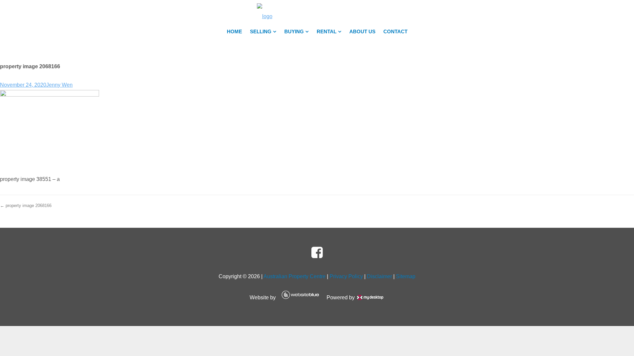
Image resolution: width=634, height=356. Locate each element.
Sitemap (405, 276)
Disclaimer (379, 276)
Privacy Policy (346, 276)
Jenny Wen (59, 85)
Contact (395, 31)
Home (234, 31)
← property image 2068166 (26, 205)
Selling (260, 31)
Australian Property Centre (295, 276)
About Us (362, 31)
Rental (326, 31)
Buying (294, 31)
